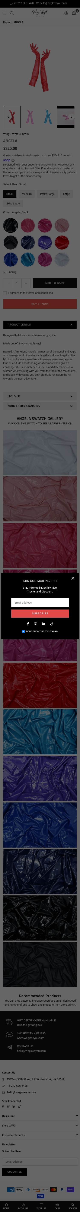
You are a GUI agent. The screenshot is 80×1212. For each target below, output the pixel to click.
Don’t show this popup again (42, 631)
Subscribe (40, 613)
